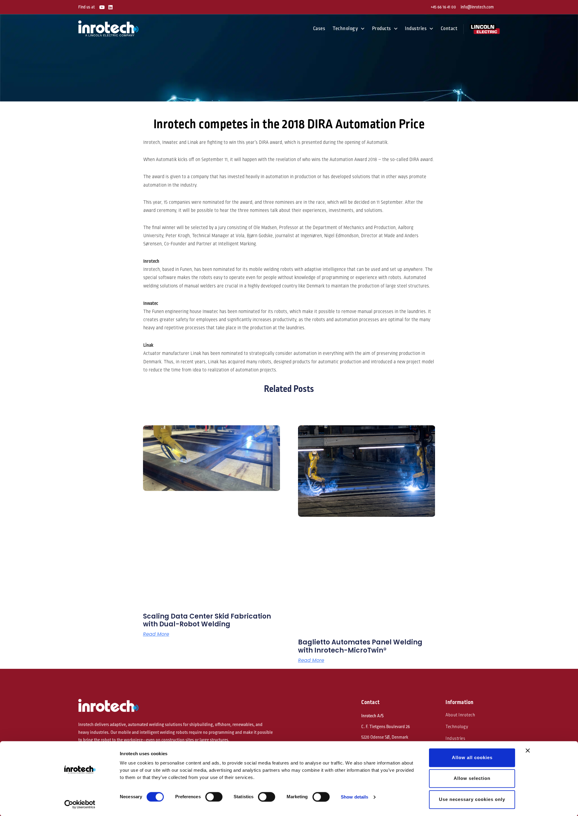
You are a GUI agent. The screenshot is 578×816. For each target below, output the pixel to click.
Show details (354, 796)
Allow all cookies (472, 757)
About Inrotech (460, 715)
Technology (457, 727)
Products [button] (381, 28)
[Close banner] (528, 750)
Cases (319, 28)
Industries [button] (416, 28)
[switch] (213, 797)
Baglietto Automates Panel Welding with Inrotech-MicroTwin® (360, 646)
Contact (449, 28)
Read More (156, 634)
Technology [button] (345, 28)
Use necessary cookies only (472, 799)
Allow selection (472, 778)
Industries (455, 738)
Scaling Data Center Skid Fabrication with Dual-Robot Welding (207, 620)
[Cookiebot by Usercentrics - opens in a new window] (80, 804)
